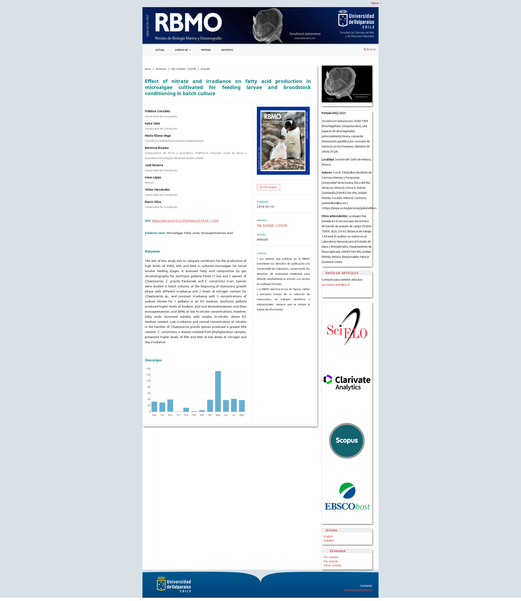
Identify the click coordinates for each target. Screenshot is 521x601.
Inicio (148, 68)
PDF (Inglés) (270, 187)
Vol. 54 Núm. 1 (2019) (183, 68)
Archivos (227, 49)
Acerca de (182, 49)
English (328, 536)
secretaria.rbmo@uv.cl (336, 284)
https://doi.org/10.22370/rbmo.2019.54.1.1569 (185, 220)
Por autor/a (331, 561)
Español (329, 540)
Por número (331, 557)
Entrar (206, 49)
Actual (159, 49)
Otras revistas (332, 565)
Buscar (371, 49)
